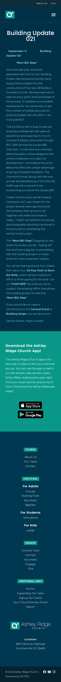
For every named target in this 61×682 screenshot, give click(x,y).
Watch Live (41, 3)
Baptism (30, 504)
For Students (31, 512)
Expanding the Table (30, 593)
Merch (30, 606)
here (48, 313)
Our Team (30, 461)
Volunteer (30, 500)
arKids (30, 530)
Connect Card (30, 550)
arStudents (30, 517)
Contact (30, 466)
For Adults (30, 486)
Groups (30, 491)
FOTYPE (24, 676)
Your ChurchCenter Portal (30, 602)
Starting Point (31, 495)
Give (53, 3)
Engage (30, 564)
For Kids (30, 525)
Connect (30, 555)
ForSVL (30, 588)
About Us (31, 457)
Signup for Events (30, 597)
